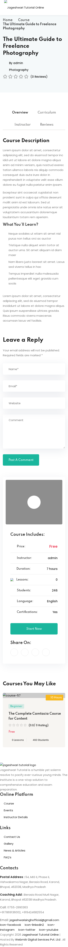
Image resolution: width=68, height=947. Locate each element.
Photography (19, 70)
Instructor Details (16, 817)
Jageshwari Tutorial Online (40, 935)
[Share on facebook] (14, 652)
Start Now (34, 629)
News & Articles (14, 850)
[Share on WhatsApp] (46, 652)
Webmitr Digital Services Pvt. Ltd (38, 940)
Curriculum (47, 112)
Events (8, 810)
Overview (20, 112)
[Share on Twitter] (25, 652)
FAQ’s (7, 857)
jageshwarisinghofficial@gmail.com (34, 920)
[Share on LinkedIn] (35, 652)
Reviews (46, 124)
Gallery (8, 844)
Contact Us (12, 837)
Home (7, 20)
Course (23, 20)
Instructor (23, 124)
